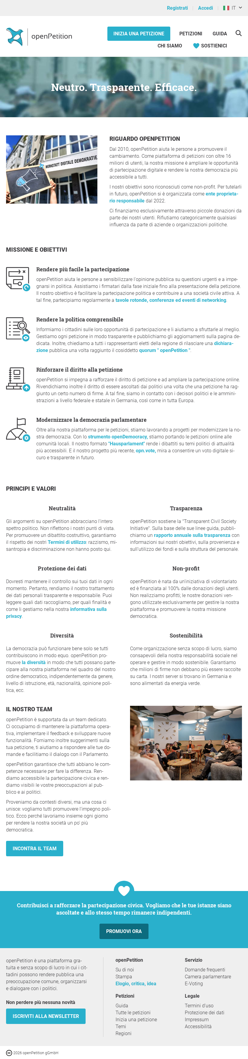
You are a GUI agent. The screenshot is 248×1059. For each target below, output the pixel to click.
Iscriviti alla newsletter (46, 1016)
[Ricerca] (238, 33)
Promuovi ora (124, 931)
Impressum (197, 1019)
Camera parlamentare (208, 977)
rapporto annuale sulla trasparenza (192, 535)
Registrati (177, 8)
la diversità (34, 662)
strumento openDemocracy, (118, 437)
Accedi (205, 8)
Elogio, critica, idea (136, 983)
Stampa (124, 977)
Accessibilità (198, 1026)
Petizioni (191, 34)
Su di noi (125, 970)
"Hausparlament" (126, 444)
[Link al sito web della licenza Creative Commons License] (9, 1052)
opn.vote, (146, 451)
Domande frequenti (205, 970)
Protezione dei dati (204, 1012)
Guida (220, 34)
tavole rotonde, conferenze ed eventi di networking (171, 300)
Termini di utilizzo (67, 542)
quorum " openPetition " (164, 350)
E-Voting (194, 983)
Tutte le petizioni (133, 1012)
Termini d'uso (199, 1006)
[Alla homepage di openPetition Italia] (39, 37)
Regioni (124, 1033)
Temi (121, 1026)
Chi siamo (170, 46)
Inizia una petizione (138, 34)
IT (232, 8)
